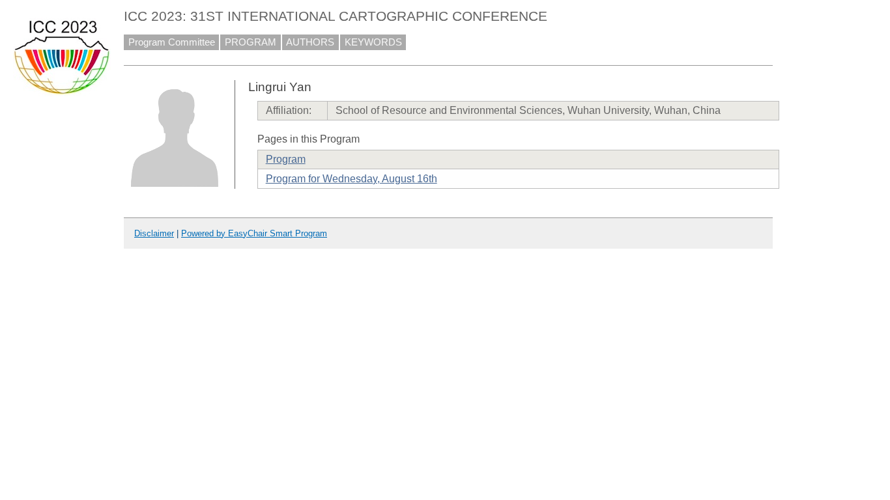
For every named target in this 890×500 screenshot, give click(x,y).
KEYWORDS (373, 42)
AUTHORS (310, 42)
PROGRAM (250, 42)
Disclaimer (154, 233)
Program (286, 159)
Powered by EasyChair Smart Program (254, 233)
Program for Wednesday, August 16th (351, 178)
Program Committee (171, 42)
